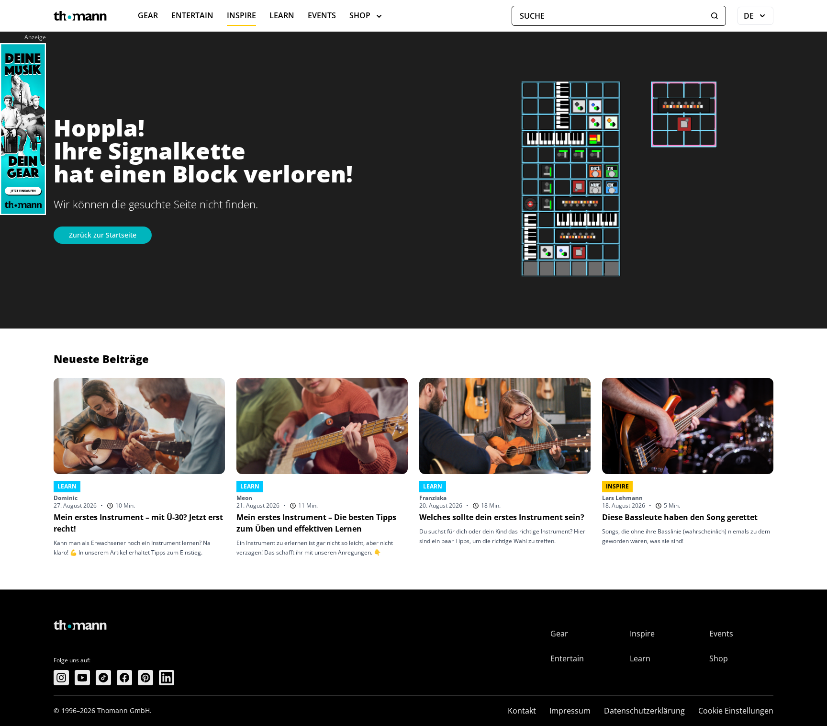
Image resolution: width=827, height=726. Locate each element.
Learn (281, 15)
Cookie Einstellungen (735, 710)
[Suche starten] (714, 15)
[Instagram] (61, 677)
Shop (359, 15)
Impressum (570, 710)
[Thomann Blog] (80, 16)
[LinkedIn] (166, 677)
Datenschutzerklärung (644, 710)
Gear (148, 15)
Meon (244, 498)
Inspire (241, 15)
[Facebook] (124, 677)
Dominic (66, 498)
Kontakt (522, 710)
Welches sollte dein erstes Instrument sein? (501, 517)
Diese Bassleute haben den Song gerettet (680, 517)
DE (758, 18)
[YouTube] (82, 677)
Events (322, 15)
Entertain (192, 15)
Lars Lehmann (622, 498)
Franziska (433, 498)
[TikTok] (103, 677)
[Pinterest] (145, 677)
